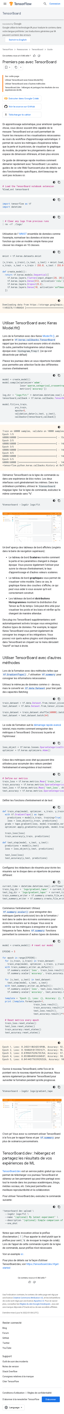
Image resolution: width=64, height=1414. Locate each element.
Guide (50, 49)
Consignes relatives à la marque (18, 1376)
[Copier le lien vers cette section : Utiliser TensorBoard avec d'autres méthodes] (23, 663)
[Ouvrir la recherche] (45, 4)
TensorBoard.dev (11, 1171)
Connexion (54, 3)
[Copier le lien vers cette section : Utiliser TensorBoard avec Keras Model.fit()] (23, 328)
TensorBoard (11, 13)
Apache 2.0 (39, 1301)
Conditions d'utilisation (13, 1393)
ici (22, 1254)
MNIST (23, 233)
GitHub (5, 1338)
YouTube (6, 1348)
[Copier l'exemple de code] (59, 182)
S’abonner (51, 1399)
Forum (5, 1333)
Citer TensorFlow (10, 1381)
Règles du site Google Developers (35, 1304)
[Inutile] (39, 55)
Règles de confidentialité (39, 1393)
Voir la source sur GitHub (22, 106)
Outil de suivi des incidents (15, 1361)
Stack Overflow (9, 1371)
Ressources (22, 49)
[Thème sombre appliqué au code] (54, 182)
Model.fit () (48, 336)
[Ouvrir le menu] (5, 3)
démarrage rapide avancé (47, 725)
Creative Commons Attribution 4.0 (28, 1298)
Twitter (6, 1343)
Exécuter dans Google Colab (24, 98)
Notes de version (10, 1366)
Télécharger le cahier (20, 114)
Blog (4, 1328)
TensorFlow (7, 49)
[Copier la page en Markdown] (16, 67)
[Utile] (34, 55)
